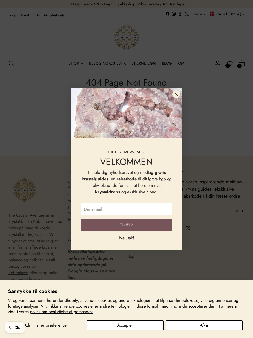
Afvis (204, 325)
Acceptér (125, 325)
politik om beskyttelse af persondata (61, 311)
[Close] (176, 94)
